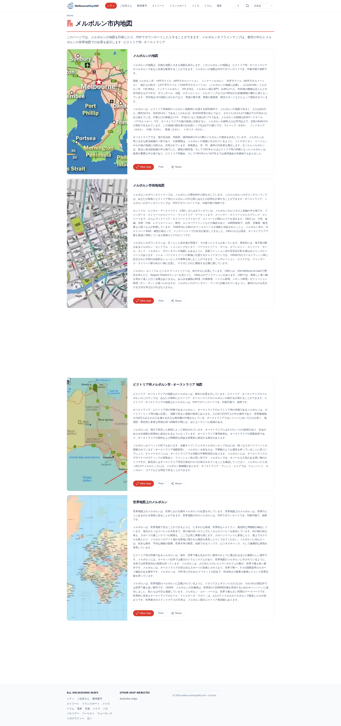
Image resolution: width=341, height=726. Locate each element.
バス (105, 708)
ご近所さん (126, 5)
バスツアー (73, 713)
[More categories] (238, 5)
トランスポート (178, 5)
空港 (87, 708)
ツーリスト (88, 713)
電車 (219, 5)
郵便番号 (142, 5)
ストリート (158, 5)
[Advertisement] (170, 343)
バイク (96, 708)
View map (145, 167)
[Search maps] (247, 5)
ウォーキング (104, 713)
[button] (97, 111)
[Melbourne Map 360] (84, 5)
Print (161, 167)
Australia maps (128, 698)
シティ (111, 5)
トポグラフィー (75, 718)
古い (89, 718)
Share (178, 167)
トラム (208, 5)
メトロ (195, 5)
